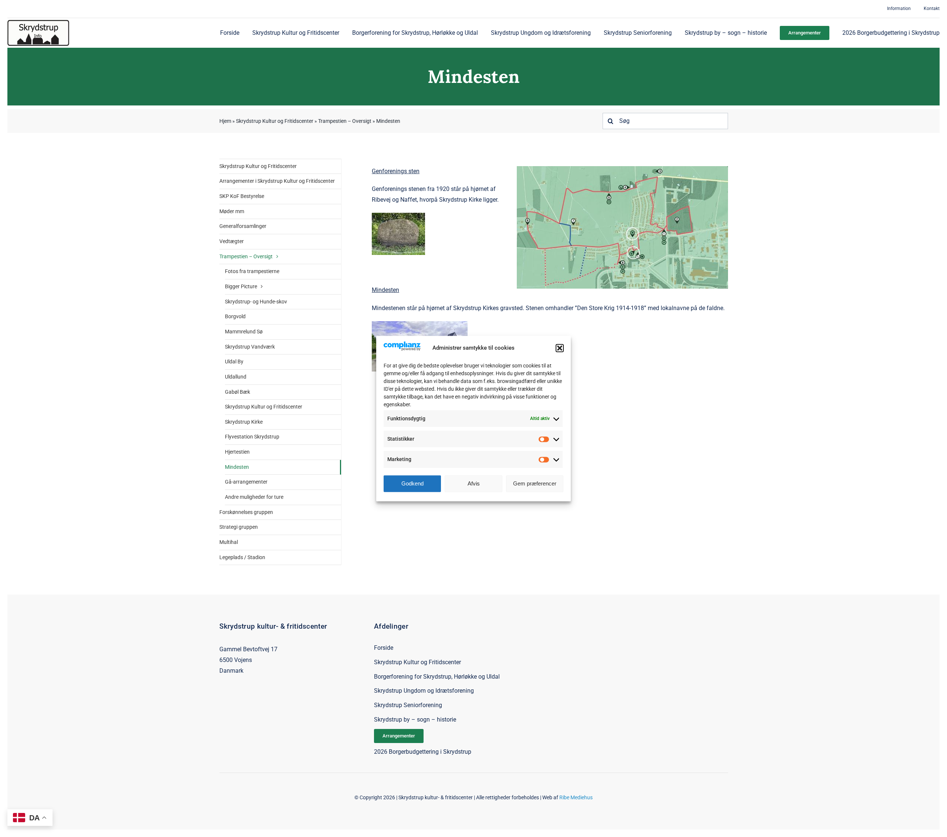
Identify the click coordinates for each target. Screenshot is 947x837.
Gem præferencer (534, 483)
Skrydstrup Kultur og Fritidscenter (274, 121)
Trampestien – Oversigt (344, 121)
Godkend (412, 483)
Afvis (474, 483)
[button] (559, 348)
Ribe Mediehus (576, 797)
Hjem (225, 121)
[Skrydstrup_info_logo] (38, 22)
